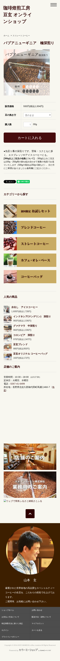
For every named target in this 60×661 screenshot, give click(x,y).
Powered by (13, 650)
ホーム (6, 36)
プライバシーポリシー (10, 637)
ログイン (5, 630)
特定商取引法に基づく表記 (12, 623)
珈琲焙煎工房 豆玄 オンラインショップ (17, 14)
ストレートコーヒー (21, 36)
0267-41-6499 (17, 383)
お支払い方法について (10, 617)
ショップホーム (8, 610)
